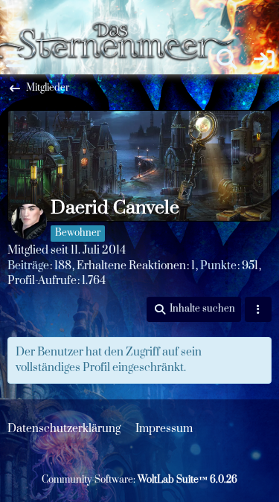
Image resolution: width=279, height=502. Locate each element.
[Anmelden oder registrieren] (264, 59)
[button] (194, 309)
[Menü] (15, 59)
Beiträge (28, 266)
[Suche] (227, 59)
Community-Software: (139, 480)
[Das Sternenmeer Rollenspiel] (121, 15)
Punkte (218, 266)
